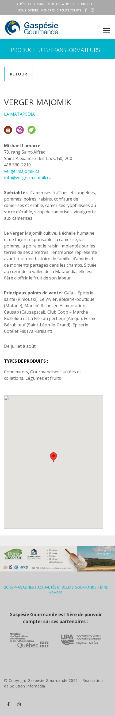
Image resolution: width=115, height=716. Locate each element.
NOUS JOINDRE (28, 10)
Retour (18, 74)
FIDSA (60, 4)
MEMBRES (48, 10)
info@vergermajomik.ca (27, 178)
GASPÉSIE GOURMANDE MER (34, 4)
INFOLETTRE (89, 4)
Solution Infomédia (27, 686)
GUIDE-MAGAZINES (18, 587)
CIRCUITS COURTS (69, 10)
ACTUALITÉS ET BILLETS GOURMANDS (67, 587)
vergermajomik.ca (22, 171)
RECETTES (72, 4)
